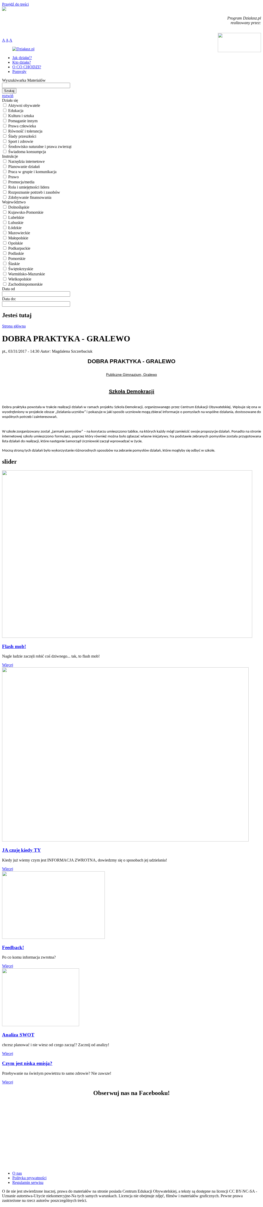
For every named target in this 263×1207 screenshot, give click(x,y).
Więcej (7, 665)
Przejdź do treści (15, 4)
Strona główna (14, 326)
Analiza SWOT (18, 1034)
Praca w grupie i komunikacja (32, 172)
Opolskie (15, 243)
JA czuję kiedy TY (21, 850)
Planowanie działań (24, 166)
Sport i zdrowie (20, 141)
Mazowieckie (19, 233)
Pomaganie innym (22, 121)
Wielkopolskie (19, 279)
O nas (17, 1173)
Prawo (13, 177)
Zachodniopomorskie (25, 284)
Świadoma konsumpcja (27, 151)
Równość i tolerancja (25, 131)
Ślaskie (14, 263)
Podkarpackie (19, 248)
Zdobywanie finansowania (29, 197)
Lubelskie (16, 217)
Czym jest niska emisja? (27, 1063)
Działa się (10, 100)
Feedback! (13, 947)
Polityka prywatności (29, 1178)
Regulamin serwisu (27, 1182)
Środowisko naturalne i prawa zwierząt (39, 146)
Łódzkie (15, 228)
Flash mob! (14, 646)
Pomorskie (16, 258)
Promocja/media (21, 182)
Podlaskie (16, 253)
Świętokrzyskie (20, 269)
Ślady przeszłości (22, 136)
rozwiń (7, 95)
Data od (8, 289)
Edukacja (15, 110)
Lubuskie (15, 222)
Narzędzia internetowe (26, 161)
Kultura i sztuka (21, 116)
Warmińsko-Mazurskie (26, 274)
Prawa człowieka (22, 126)
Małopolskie (18, 238)
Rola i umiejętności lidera (28, 187)
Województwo (14, 202)
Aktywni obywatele (24, 105)
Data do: (9, 299)
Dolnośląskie (18, 207)
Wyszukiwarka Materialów (24, 80)
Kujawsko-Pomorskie (25, 212)
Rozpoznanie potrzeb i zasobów (34, 192)
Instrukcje (10, 156)
